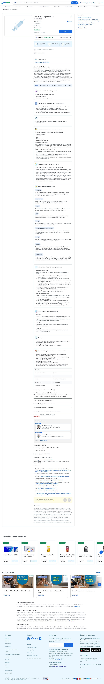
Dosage (88, 22)
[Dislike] (69, 500)
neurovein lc (51, 606)
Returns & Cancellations (32, 655)
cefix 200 (65, 606)
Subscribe (68, 645)
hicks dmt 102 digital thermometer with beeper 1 (28, 619)
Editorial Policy (43, 440)
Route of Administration (59, 85)
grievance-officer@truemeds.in (59, 666)
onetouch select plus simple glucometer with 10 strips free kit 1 (71, 617)
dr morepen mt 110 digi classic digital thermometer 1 (29, 612)
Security (6, 667)
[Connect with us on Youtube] (36, 638)
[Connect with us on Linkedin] (40, 638)
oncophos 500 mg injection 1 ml (76, 626)
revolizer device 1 (66, 615)
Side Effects (71, 85)
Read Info (70, 21)
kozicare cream (58, 606)
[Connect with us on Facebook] (32, 638)
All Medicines (7, 657)
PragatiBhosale (46, 435)
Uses (36, 85)
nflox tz (25, 606)
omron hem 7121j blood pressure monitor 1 (69, 619)
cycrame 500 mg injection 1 (80, 628)
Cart (102, 2)
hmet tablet (70, 604)
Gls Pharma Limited (38, 18)
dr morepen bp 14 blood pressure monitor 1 (51, 612)
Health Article (8, 641)
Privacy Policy (30, 650)
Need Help (7, 662)
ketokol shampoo (78, 604)
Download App (84, 2)
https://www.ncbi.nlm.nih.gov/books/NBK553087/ (50, 480)
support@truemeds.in (39, 460)
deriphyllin (70, 606)
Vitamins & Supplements (44, 6)
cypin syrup (42, 606)
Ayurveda (7, 651)
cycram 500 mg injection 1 (48, 626)
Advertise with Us (8, 673)
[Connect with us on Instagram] (28, 638)
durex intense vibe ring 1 (42, 620)
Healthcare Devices (69, 6)
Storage (93, 22)
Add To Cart (65, 32)
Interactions (81, 22)
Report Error (37, 416)
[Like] (65, 500)
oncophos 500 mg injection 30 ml (24, 628)
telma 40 (19, 604)
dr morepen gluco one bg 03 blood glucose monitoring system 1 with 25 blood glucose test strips (57, 614)
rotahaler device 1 (66, 612)
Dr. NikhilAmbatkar (47, 425)
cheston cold (34, 604)
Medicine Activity (82, 21)
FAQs (85, 27)
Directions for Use (45, 85)
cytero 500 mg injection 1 (68, 628)
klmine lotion (31, 606)
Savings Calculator (9, 670)
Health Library (8, 646)
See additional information (20, 679)
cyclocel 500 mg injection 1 (23, 626)
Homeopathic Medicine (83, 6)
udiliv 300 (24, 604)
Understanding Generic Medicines (12, 654)
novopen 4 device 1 (52, 620)
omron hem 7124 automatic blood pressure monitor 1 (49, 615)
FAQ (6, 665)
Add (15, 561)
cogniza (29, 604)
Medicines (7, 6)
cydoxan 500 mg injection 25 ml (53, 628)
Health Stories (8, 643)
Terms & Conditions (31, 647)
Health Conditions (29, 6)
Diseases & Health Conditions (11, 649)
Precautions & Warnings (94, 21)
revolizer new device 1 (63, 620)
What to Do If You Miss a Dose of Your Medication (17, 591)
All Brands (7, 659)
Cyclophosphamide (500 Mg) (42, 62)
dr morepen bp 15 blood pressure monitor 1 (45, 617)
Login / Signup (93, 2)
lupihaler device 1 (32, 615)
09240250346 (49, 460)
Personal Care (17, 6)
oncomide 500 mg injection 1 (61, 626)
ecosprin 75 (49, 604)
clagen (37, 606)
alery (46, 606)
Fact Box (80, 27)
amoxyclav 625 (56, 604)
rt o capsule (64, 604)
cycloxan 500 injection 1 (35, 626)
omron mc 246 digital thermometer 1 (26, 617)
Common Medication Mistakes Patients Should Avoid (51, 591)
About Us (7, 638)
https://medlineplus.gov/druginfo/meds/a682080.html (55, 476)
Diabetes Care (57, 6)
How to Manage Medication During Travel (83, 591)
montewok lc (20, 606)
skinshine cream (42, 604)
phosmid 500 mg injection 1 (39, 628)
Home (3, 9)
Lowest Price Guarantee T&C (34, 658)
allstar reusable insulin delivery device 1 (49, 619)
